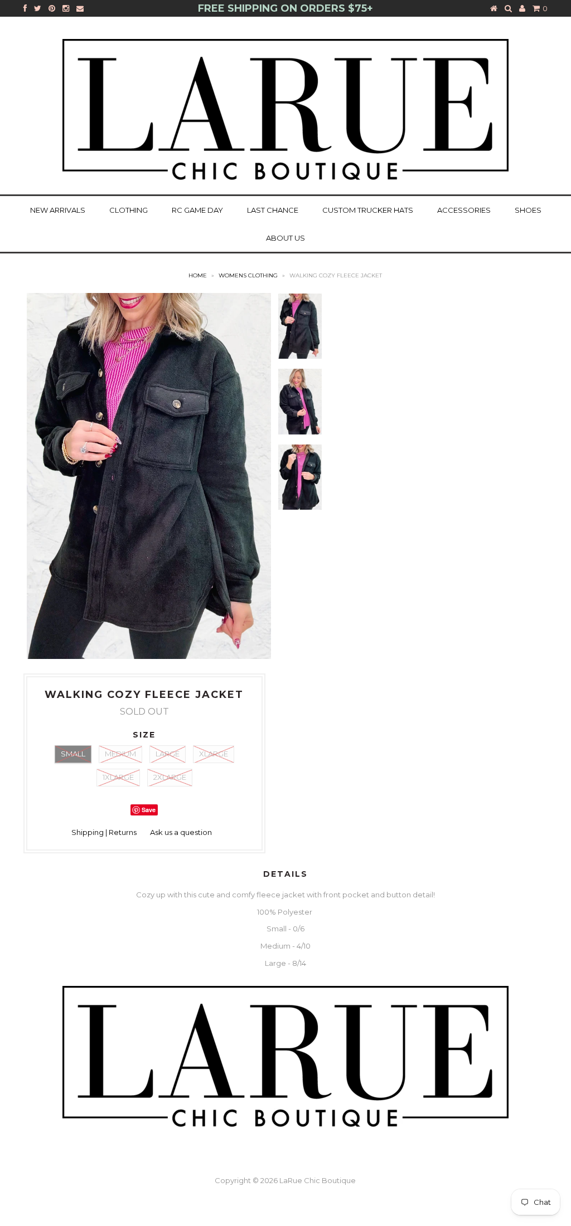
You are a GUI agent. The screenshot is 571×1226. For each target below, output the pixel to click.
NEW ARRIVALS (57, 210)
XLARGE (213, 753)
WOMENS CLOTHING (248, 275)
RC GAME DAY (197, 210)
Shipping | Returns (104, 832)
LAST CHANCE (272, 210)
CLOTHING (128, 210)
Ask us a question (181, 832)
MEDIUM (120, 753)
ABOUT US (285, 237)
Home (197, 275)
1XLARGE (118, 777)
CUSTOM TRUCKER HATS (367, 210)
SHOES (528, 210)
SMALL (73, 753)
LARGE (168, 753)
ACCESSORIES (464, 210)
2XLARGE (169, 777)
